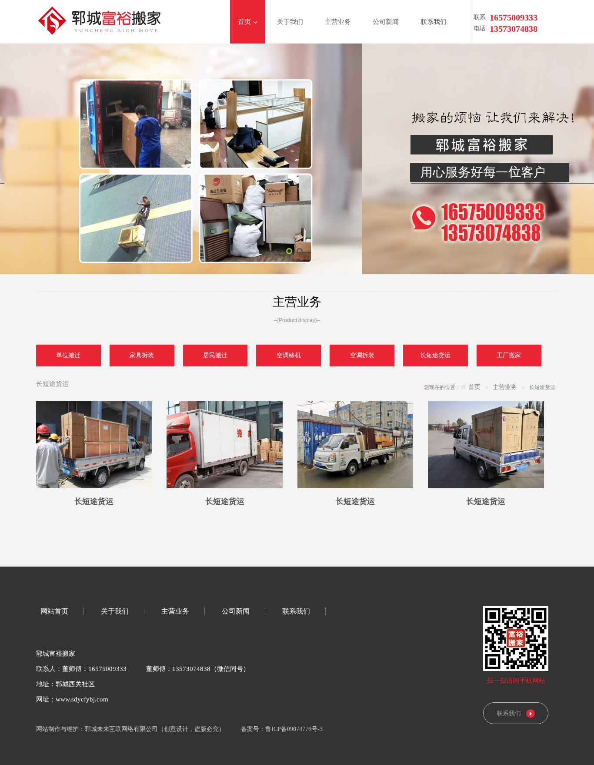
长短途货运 (93, 501)
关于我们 (290, 21)
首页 (244, 21)
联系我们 (433, 21)
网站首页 (54, 611)
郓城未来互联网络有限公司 (121, 729)
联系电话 (480, 18)
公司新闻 (386, 21)
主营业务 (338, 21)
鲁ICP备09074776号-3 (297, 729)
